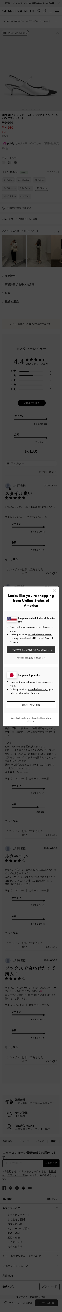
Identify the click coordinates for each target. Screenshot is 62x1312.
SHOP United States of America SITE (31, 649)
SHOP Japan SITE (31, 704)
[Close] (54, 590)
